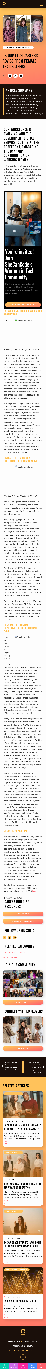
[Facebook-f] (10, 937)
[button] (10, 76)
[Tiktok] (36, 1351)
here (34, 891)
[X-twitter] (4, 937)
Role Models (10, 957)
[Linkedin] (23, 1351)
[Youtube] (27, 1351)
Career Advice (13, 1094)
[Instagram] (15, 937)
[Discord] (32, 1351)
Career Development (18, 47)
